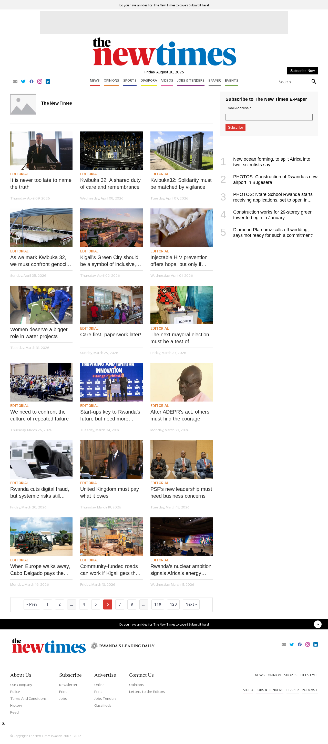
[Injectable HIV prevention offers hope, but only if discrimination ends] (181, 227)
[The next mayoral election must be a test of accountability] (181, 305)
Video (248, 690)
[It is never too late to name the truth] (41, 150)
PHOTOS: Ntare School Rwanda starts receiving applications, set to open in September (266, 200)
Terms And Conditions (28, 698)
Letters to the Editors (147, 692)
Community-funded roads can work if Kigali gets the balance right (109, 570)
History (16, 705)
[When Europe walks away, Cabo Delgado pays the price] (41, 536)
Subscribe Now (302, 71)
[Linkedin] (48, 81)
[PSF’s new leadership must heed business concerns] (181, 459)
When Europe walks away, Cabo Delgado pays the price (40, 570)
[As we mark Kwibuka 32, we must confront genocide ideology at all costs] (41, 227)
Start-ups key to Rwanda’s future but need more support (110, 415)
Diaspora (149, 80)
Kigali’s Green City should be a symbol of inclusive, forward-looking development (109, 261)
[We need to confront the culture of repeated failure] (41, 382)
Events (231, 80)
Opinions (111, 80)
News (95, 80)
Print (63, 692)
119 (157, 604)
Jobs (63, 698)
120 (173, 604)
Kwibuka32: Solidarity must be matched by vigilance (181, 183)
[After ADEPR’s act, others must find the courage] (181, 382)
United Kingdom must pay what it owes (109, 492)
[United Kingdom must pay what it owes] (111, 459)
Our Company (21, 685)
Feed (14, 712)
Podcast (310, 690)
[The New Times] (164, 66)
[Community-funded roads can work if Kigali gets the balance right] (111, 536)
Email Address (238, 108)
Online (99, 685)
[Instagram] (39, 81)
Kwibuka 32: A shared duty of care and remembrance (111, 183)
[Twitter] (23, 81)
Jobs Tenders (105, 698)
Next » (191, 604)
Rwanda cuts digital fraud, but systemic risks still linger (39, 492)
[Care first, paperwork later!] (111, 305)
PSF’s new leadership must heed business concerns (181, 492)
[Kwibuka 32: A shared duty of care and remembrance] (111, 150)
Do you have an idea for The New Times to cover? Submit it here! (164, 5)
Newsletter (68, 685)
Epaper (215, 80)
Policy (15, 692)
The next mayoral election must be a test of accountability (179, 338)
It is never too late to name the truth (40, 183)
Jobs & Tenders (190, 80)
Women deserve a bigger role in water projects (39, 333)
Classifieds (102, 705)
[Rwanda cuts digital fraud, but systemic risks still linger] (41, 459)
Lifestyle (309, 675)
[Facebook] (31, 81)
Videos (167, 80)
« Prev (31, 604)
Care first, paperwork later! (110, 334)
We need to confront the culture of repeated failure (39, 415)
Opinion (274, 675)
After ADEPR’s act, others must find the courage (179, 415)
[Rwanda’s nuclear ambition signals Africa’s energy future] (181, 536)
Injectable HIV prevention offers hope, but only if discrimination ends (179, 261)
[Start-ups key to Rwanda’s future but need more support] (111, 382)
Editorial (19, 174)
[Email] (15, 81)
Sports (130, 80)
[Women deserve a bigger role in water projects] (41, 305)
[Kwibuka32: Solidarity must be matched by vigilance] (181, 150)
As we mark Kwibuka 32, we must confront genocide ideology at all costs (41, 261)
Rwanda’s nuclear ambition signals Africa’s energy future (180, 570)
